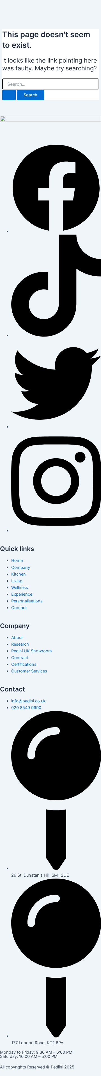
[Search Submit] (9, 95)
